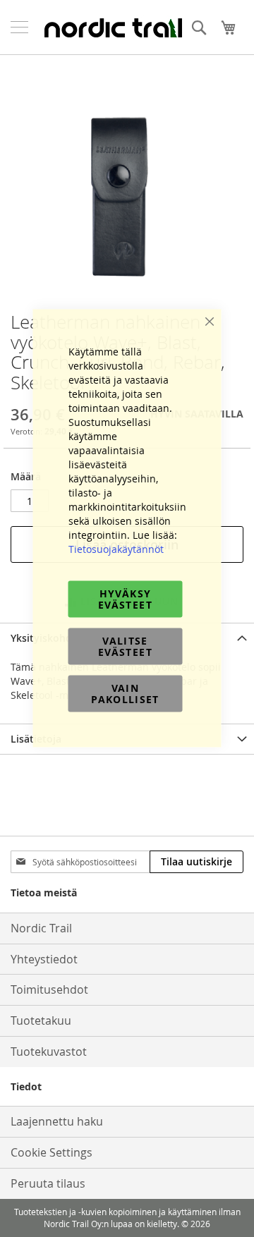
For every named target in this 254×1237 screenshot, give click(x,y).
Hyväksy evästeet (125, 599)
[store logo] (112, 27)
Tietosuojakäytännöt (116, 549)
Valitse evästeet (125, 646)
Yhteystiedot (44, 959)
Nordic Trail (41, 928)
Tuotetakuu (41, 1020)
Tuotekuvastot (49, 1051)
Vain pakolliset (125, 693)
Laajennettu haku (57, 1121)
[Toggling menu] (19, 27)
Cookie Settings (51, 1152)
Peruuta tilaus (48, 1183)
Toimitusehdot (49, 989)
